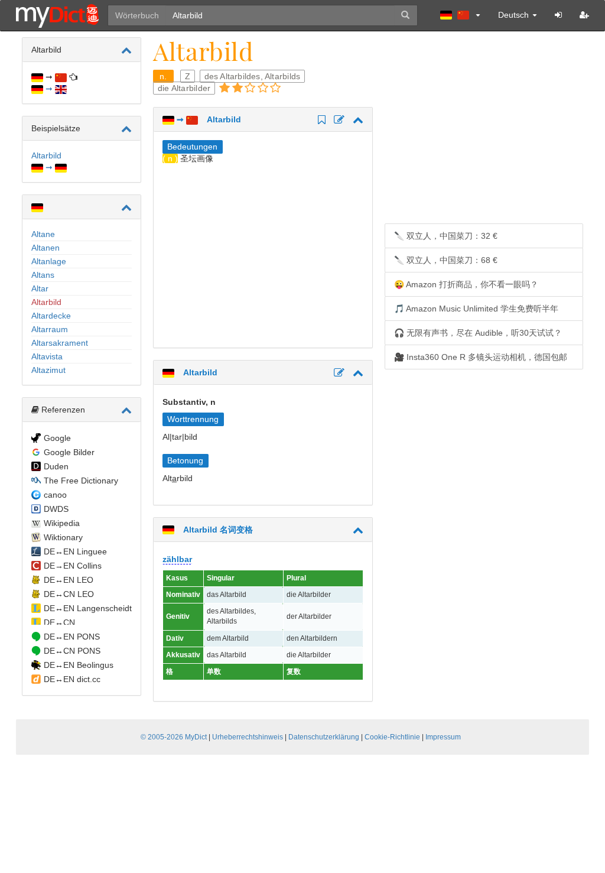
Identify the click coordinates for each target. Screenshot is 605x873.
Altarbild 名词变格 (213, 529)
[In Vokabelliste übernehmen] (320, 120)
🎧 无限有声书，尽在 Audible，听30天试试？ (478, 332)
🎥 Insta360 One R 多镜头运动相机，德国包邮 (480, 357)
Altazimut (48, 370)
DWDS (56, 509)
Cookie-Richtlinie (392, 737)
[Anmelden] (558, 15)
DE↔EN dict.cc (72, 679)
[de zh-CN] (460, 15)
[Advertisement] (261, 253)
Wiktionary (63, 537)
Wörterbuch (137, 15)
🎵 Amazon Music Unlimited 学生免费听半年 (476, 308)
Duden (56, 466)
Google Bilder (69, 452)
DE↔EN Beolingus (78, 665)
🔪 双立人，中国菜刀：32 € (445, 236)
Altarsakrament (59, 343)
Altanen (45, 247)
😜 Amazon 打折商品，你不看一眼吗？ (466, 284)
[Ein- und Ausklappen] (126, 50)
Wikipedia (62, 523)
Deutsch (514, 15)
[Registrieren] (584, 15)
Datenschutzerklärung (323, 737)
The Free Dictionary (81, 480)
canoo (55, 494)
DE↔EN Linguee (75, 551)
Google (57, 438)
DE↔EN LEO (68, 580)
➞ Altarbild (207, 119)
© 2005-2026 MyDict (174, 737)
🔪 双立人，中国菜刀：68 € (445, 260)
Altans (42, 275)
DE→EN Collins (73, 565)
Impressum (443, 737)
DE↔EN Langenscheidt (88, 608)
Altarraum (49, 329)
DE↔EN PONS (72, 636)
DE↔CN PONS (72, 650)
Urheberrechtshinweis (247, 737)
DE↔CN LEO (69, 594)
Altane (43, 234)
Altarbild (46, 302)
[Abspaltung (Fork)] (337, 120)
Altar (39, 288)
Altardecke (51, 315)
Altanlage (48, 261)
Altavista (47, 356)
